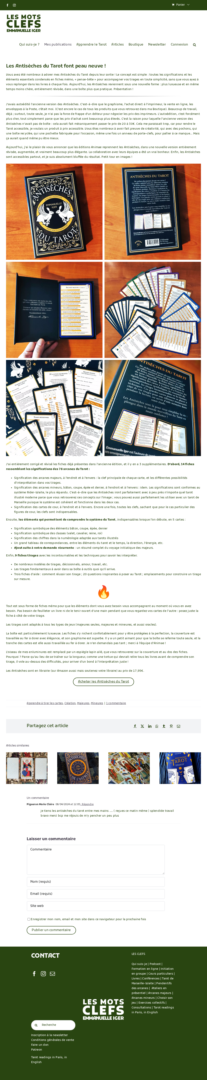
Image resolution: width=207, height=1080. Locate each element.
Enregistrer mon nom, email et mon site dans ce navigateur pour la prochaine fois (88, 919)
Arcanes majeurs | (160, 993)
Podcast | (156, 964)
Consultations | (142, 1008)
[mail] (52, 973)
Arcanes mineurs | (144, 998)
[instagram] (43, 973)
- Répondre (87, 804)
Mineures (97, 703)
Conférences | (152, 979)
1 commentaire (116, 703)
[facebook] (34, 973)
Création (70, 703)
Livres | (137, 979)
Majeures (83, 703)
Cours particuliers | (161, 974)
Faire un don (40, 1045)
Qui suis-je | (141, 964)
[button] (194, 44)
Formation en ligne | (146, 969)
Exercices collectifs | (152, 1003)
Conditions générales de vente (52, 1040)
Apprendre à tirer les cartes (45, 703)
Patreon (36, 1050)
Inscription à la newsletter (49, 1035)
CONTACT (45, 956)
